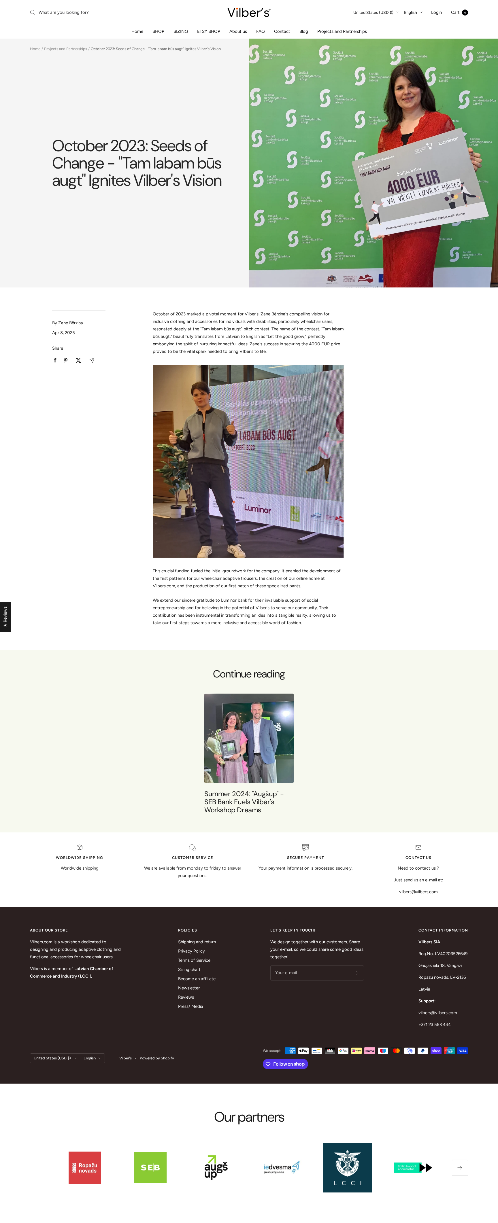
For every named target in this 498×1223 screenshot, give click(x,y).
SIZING (180, 31)
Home (137, 31)
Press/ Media (190, 1006)
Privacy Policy (191, 951)
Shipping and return (197, 941)
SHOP (158, 31)
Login (436, 12)
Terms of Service (194, 960)
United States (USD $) (373, 12)
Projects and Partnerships (342, 31)
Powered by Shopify (157, 1058)
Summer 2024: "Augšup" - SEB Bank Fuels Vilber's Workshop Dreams (244, 801)
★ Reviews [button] (5, 617)
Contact (282, 31)
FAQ (260, 31)
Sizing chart (189, 969)
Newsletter (189, 988)
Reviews (186, 997)
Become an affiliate (197, 978)
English (410, 12)
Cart (458, 12)
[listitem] (55, 360)
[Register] (355, 973)
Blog (303, 31)
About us (238, 31)
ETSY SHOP (208, 31)
